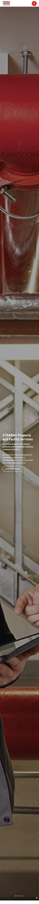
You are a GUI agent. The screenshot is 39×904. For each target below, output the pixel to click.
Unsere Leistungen (12, 469)
